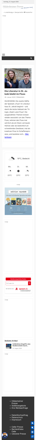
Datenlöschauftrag (20, 415)
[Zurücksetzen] (32, 436)
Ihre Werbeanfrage (20, 408)
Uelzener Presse (19, 434)
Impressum (16, 420)
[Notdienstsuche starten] (29, 283)
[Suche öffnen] (31, 58)
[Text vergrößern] (32, 423)
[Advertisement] (18, 34)
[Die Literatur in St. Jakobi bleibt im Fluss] (18, 78)
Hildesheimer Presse (17, 402)
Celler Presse (17, 427)
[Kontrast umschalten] (32, 432)
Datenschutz (17, 417)
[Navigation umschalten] (3, 54)
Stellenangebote (19, 405)
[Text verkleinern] (32, 427)
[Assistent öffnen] (5, 435)
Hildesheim (20, 97)
